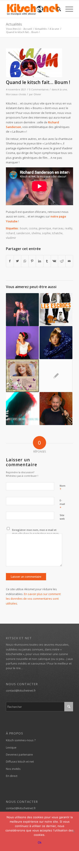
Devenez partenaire (19, 754)
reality (68, 228)
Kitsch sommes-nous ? (21, 740)
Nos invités (13, 769)
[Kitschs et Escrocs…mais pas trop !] (56, 309)
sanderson (23, 233)
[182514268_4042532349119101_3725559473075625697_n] (34, 62)
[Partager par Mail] (69, 261)
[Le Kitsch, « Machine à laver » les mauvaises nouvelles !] (56, 342)
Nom (62, 487)
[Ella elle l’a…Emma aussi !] (22, 375)
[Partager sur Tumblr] (47, 261)
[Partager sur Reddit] (61, 261)
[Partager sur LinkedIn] (39, 261)
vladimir (11, 237)
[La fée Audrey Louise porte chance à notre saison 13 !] (22, 342)
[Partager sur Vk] (54, 261)
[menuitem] (56, 9)
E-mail (62, 504)
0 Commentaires (38, 89)
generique (45, 228)
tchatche (57, 233)
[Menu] (67, 9)
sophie (46, 233)
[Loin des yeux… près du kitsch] (56, 408)
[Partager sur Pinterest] (32, 261)
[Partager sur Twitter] (17, 261)
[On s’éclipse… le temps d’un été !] (22, 309)
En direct (11, 776)
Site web (62, 516)
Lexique (11, 747)
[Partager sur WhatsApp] (25, 261)
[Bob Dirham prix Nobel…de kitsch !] (56, 375)
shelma (36, 233)
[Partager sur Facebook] (10, 261)
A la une (62, 89)
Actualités (14, 24)
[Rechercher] (56, 9)
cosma (33, 228)
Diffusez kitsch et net (20, 761)
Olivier (37, 94)
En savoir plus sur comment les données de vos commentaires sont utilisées (33, 598)
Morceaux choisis (16, 94)
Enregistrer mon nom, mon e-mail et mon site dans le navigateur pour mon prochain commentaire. (35, 533)
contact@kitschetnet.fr (21, 690)
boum (23, 228)
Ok (39, 842)
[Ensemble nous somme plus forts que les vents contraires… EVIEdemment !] (22, 408)
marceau (57, 228)
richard (10, 233)
